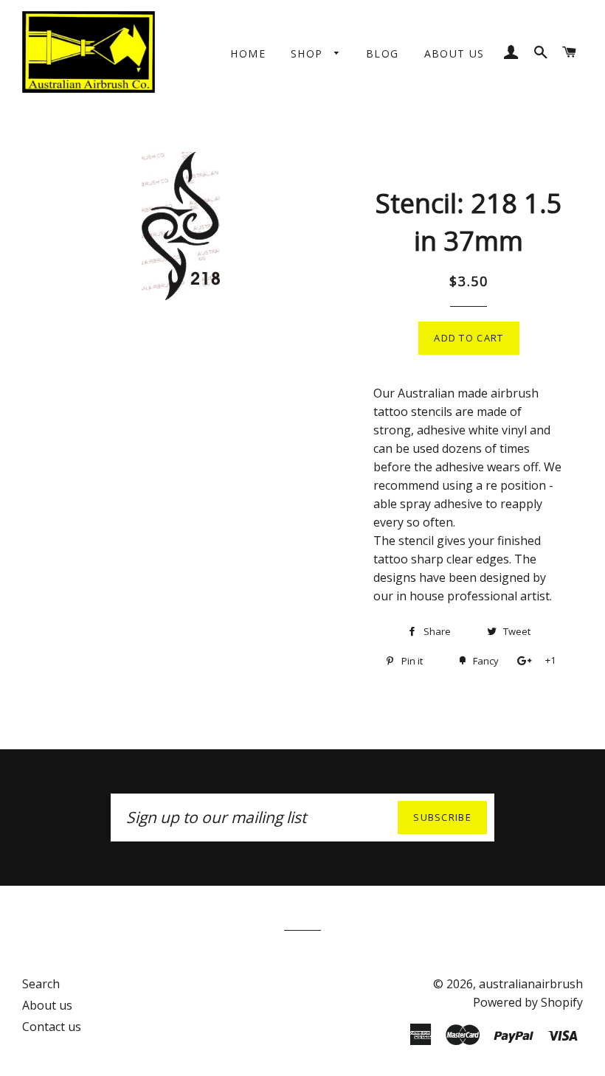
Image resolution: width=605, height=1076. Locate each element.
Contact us (51, 1026)
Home (248, 53)
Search (41, 984)
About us (454, 53)
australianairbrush (531, 984)
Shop (309, 53)
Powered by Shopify (528, 1002)
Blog (382, 53)
